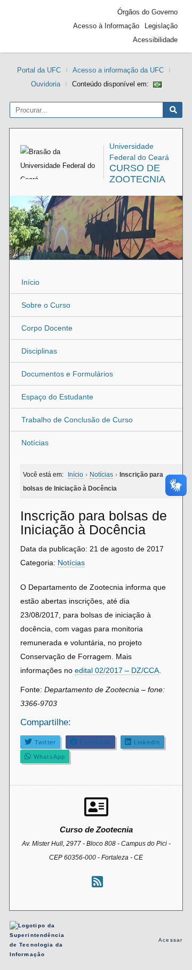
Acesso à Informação (106, 26)
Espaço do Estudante (57, 396)
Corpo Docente (47, 328)
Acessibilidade (155, 40)
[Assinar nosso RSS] (97, 882)
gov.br (33, 26)
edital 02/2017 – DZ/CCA (117, 670)
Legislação (161, 26)
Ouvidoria (45, 84)
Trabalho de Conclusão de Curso (77, 419)
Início (30, 282)
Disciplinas (39, 351)
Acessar (170, 940)
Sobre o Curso (45, 305)
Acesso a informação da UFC (118, 70)
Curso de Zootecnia (137, 174)
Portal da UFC (39, 70)
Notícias (35, 442)
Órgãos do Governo (147, 12)
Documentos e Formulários (67, 374)
